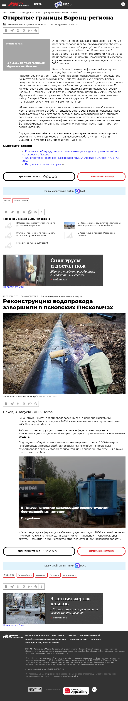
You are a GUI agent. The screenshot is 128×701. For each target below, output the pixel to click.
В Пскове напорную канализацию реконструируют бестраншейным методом (65, 510)
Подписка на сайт (78, 639)
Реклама (72, 636)
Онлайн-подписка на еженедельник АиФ (45, 639)
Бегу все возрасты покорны (43, 164)
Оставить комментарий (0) (101, 177)
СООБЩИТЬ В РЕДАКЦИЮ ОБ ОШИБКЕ (42, 643)
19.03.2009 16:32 (10, 13)
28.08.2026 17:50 (10, 296)
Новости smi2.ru (13, 286)
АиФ (55, 396)
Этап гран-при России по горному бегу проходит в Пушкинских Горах (35, 234)
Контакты (96, 639)
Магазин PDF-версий (90, 636)
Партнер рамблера (52, 689)
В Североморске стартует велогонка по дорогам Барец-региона (35, 224)
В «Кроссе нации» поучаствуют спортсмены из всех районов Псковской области (99, 224)
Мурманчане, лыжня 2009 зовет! (32, 243)
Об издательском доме (37, 636)
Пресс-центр (58, 636)
